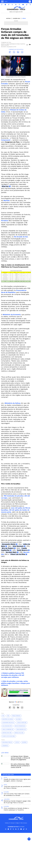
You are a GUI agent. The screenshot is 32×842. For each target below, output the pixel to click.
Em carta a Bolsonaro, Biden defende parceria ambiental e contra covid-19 (20, 765)
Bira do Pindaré (8, 548)
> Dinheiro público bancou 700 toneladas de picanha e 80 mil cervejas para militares (12, 675)
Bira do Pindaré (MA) (20, 726)
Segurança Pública (7, 742)
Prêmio (24, 18)
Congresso (5, 745)
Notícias (8, 18)
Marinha (6, 200)
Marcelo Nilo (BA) (19, 732)
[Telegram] (5, 4)
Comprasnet (5, 140)
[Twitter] (12, 4)
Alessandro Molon (8, 544)
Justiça (17, 742)
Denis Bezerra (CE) (21, 729)
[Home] (16, 8)
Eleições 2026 (16, 18)
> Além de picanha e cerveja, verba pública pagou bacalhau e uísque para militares (15, 683)
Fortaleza (4, 220)
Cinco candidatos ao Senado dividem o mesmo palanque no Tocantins (16, 809)
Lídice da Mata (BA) (21, 722)
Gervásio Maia (11, 552)
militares (18, 719)
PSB (8, 715)
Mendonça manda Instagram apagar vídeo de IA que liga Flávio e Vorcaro (17, 801)
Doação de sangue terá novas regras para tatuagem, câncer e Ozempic (17, 780)
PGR (3, 715)
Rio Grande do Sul (21, 237)
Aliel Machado (18, 546)
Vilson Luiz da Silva (17, 554)
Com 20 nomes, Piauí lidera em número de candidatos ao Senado (16, 794)
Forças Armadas (16, 715)
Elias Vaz (5, 186)
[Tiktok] (26, 4)
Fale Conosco (24, 822)
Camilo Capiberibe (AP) (7, 729)
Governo (24, 742)
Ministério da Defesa (12, 403)
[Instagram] (19, 4)
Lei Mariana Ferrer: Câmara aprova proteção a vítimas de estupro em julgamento (20, 757)
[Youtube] (23, 4)
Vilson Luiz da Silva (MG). (8, 736)
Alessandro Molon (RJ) (8, 722)
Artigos (17, 822)
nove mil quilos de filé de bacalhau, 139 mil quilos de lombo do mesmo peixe (15, 510)
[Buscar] (30, 1)
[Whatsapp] (1, 4)
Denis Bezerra (22, 550)
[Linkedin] (15, 4)
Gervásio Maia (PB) (6, 732)
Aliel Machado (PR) (7, 726)
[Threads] (30, 4)
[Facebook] (8, 4)
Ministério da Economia (12, 314)
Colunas (12, 822)
